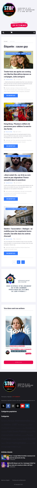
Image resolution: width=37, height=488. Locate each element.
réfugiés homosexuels (9, 249)
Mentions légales (5, 480)
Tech (27, 443)
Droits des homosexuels (9, 89)
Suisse (15, 249)
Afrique (32, 421)
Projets (14, 439)
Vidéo (28, 53)
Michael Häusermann (25, 247)
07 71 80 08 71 (16, 396)
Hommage (29, 432)
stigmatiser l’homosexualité (10, 195)
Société (24, 105)
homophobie (17, 247)
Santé (24, 439)
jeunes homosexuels (22, 193)
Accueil (5, 41)
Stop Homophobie (16, 442)
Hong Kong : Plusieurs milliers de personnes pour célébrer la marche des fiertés (17, 126)
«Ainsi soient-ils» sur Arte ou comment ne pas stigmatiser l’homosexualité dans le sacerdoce (17, 177)
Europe (29, 428)
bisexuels (8, 88)
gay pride (18, 140)
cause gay (12, 88)
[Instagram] (13, 406)
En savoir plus (10, 95)
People (24, 53)
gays (16, 89)
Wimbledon (27, 91)
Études (19, 447)
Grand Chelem (21, 89)
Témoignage (21, 156)
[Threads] (18, 406)
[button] (34, 32)
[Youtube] (22, 406)
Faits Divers (13, 431)
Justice (17, 435)
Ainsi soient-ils (9, 191)
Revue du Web (9, 131)
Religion (19, 439)
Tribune (30, 443)
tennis (17, 91)
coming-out (17, 88)
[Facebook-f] (8, 406)
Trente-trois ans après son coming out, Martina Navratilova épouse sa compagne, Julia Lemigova (17, 74)
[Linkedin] (27, 406)
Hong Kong (28, 140)
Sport (3, 443)
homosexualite (28, 191)
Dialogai (12, 247)
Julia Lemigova (7, 91)
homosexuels (27, 89)
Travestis (24, 142)
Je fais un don (18, 362)
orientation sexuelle (16, 142)
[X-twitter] (3, 406)
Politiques (6, 438)
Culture (12, 428)
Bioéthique (22, 425)
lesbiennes (13, 91)
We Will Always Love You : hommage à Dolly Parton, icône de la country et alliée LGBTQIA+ (22, 464)
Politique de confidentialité (18, 480)
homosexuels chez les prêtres (10, 193)
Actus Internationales (13, 53)
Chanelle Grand (9, 79)
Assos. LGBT (11, 424)
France (22, 431)
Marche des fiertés (8, 142)
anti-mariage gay (16, 191)
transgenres (21, 91)
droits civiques (23, 88)
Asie (2, 425)
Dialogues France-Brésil (20, 428)
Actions (4, 421)
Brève (27, 425)
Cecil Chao (12, 140)
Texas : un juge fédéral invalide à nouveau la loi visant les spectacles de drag (22, 456)
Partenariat (23, 435)
